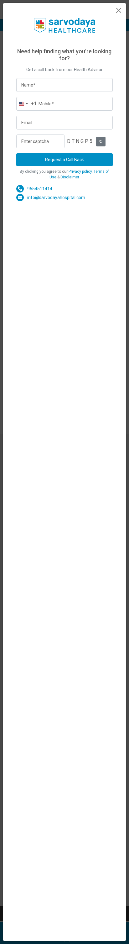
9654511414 (39, 188)
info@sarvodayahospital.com (56, 197)
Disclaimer (69, 177)
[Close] (118, 10)
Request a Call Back (64, 159)
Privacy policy (80, 171)
